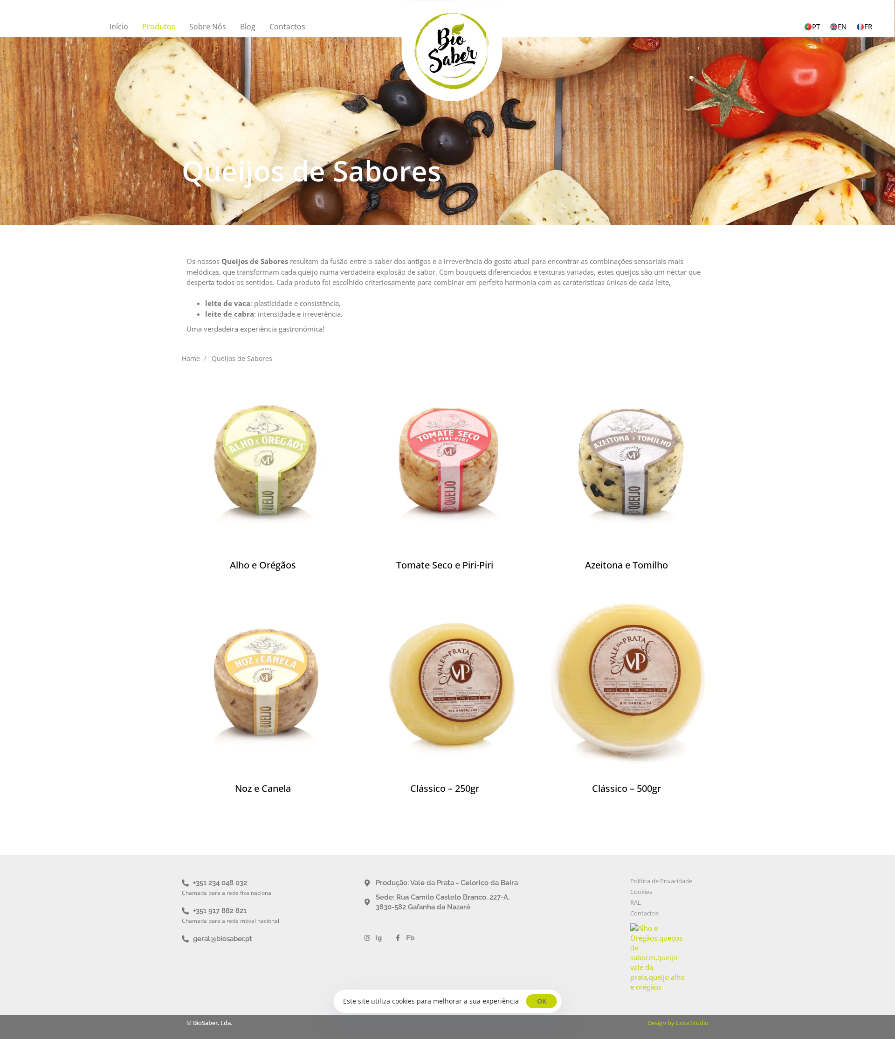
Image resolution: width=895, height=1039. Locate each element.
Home (191, 358)
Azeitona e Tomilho (626, 565)
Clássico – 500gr (626, 788)
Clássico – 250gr (444, 788)
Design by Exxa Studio (678, 1022)
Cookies (641, 892)
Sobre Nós (207, 26)
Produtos (158, 26)
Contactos (287, 26)
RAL (635, 903)
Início (119, 26)
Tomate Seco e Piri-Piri (444, 565)
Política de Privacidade (661, 881)
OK (541, 1001)
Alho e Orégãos (263, 565)
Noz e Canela (263, 788)
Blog (247, 26)
